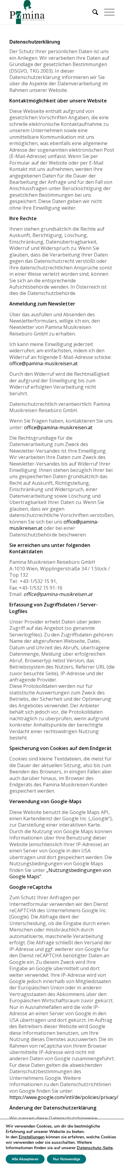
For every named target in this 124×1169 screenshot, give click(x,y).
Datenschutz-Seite (95, 1148)
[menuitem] (92, 12)
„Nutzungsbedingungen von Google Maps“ (60, 873)
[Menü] (106, 12)
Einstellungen (32, 1137)
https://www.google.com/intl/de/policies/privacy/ (63, 1097)
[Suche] (92, 12)
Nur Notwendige (66, 1159)
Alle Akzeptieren (25, 1159)
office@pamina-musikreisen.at (43, 363)
